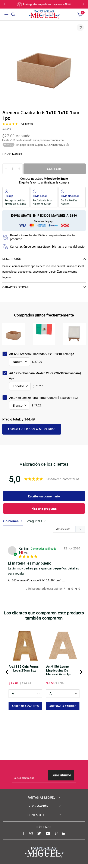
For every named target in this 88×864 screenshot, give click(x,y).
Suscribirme (61, 775)
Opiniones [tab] (11, 521)
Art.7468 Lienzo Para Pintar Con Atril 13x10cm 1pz (43, 398)
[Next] (81, 672)
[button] (70, 589)
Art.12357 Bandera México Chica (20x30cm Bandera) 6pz (45, 375)
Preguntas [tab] (34, 521)
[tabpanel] (44, 64)
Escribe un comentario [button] (44, 496)
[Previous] (7, 672)
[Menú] (6, 14)
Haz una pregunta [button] (44, 508)
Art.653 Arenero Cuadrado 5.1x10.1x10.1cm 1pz (36, 580)
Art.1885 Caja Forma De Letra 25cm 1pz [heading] (23, 668)
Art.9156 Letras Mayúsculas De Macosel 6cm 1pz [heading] (59, 670)
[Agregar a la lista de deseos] (80, 27)
